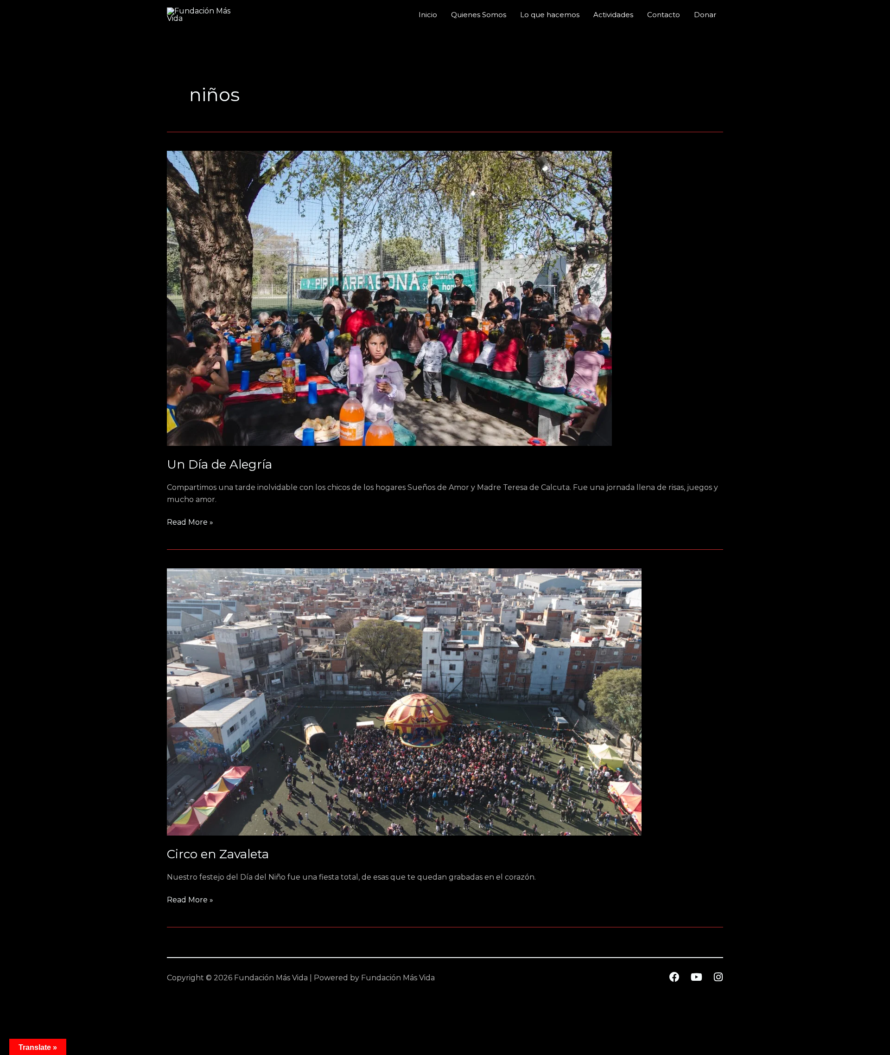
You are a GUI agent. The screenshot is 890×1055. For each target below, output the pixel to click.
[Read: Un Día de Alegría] (389, 297)
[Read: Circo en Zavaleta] (404, 701)
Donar (705, 14)
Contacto (663, 14)
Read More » (190, 521)
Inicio (428, 14)
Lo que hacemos (549, 14)
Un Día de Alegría (219, 464)
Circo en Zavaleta (218, 854)
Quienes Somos (478, 14)
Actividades (613, 14)
